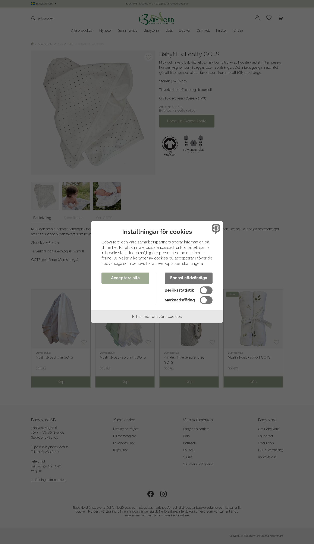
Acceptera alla (125, 278)
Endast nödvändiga (188, 278)
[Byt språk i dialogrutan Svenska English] (215, 229)
